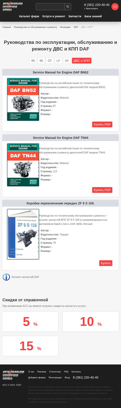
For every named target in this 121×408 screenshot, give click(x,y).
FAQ (66, 371)
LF (58, 60)
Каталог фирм (29, 16)
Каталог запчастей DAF (25, 277)
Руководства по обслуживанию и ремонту (35, 27)
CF (50, 60)
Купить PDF (102, 124)
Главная (6, 27)
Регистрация (55, 377)
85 (33, 60)
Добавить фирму (37, 377)
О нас (31, 371)
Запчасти (74, 16)
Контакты (76, 371)
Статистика (55, 371)
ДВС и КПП (82, 60)
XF (67, 60)
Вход (67, 377)
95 (41, 60)
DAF (76, 27)
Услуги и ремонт (53, 16)
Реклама (41, 371)
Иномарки (65, 27)
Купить (106, 263)
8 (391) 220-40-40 (96, 4)
